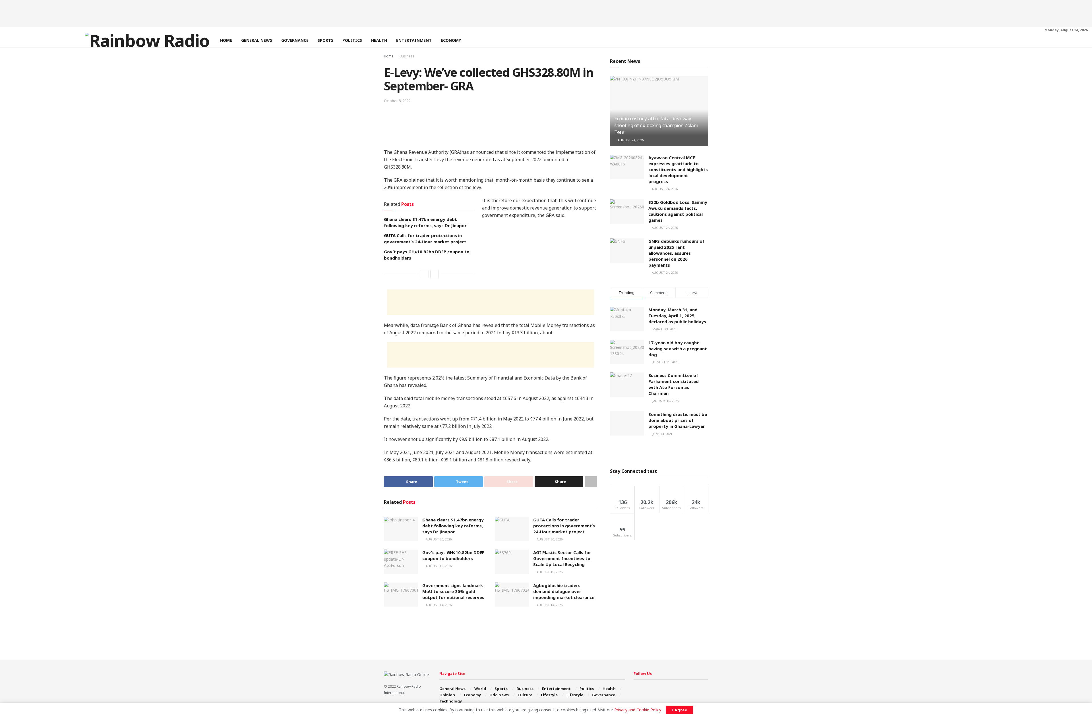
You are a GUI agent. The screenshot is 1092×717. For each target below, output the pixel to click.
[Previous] (424, 274)
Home (226, 40)
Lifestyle (549, 694)
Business (407, 56)
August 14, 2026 (438, 605)
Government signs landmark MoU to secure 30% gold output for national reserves (453, 591)
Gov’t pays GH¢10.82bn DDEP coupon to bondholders (453, 555)
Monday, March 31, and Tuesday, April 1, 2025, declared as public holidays (677, 315)
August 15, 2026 (549, 572)
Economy (451, 40)
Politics (352, 40)
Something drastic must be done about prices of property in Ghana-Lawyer (677, 420)
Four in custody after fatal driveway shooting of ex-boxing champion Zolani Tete (656, 125)
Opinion (447, 694)
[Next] (434, 274)
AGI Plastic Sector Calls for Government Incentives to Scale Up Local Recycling (562, 558)
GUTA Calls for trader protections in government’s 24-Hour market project (564, 525)
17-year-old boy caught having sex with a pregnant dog (677, 348)
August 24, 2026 (630, 140)
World (480, 688)
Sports (325, 40)
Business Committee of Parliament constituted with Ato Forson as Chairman (673, 384)
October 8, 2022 (397, 100)
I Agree (679, 709)
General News (256, 40)
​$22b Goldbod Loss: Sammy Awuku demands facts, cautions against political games (677, 211)
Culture (525, 694)
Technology (450, 701)
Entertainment (414, 40)
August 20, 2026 (438, 539)
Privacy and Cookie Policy (637, 709)
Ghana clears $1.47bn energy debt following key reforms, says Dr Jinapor (453, 525)
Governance (295, 40)
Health (379, 40)
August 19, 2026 (438, 566)
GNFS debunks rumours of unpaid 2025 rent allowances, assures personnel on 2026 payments (676, 253)
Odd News (499, 694)
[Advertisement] (546, 13)
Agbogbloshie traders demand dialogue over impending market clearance (563, 591)
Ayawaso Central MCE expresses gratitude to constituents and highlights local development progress (678, 169)
